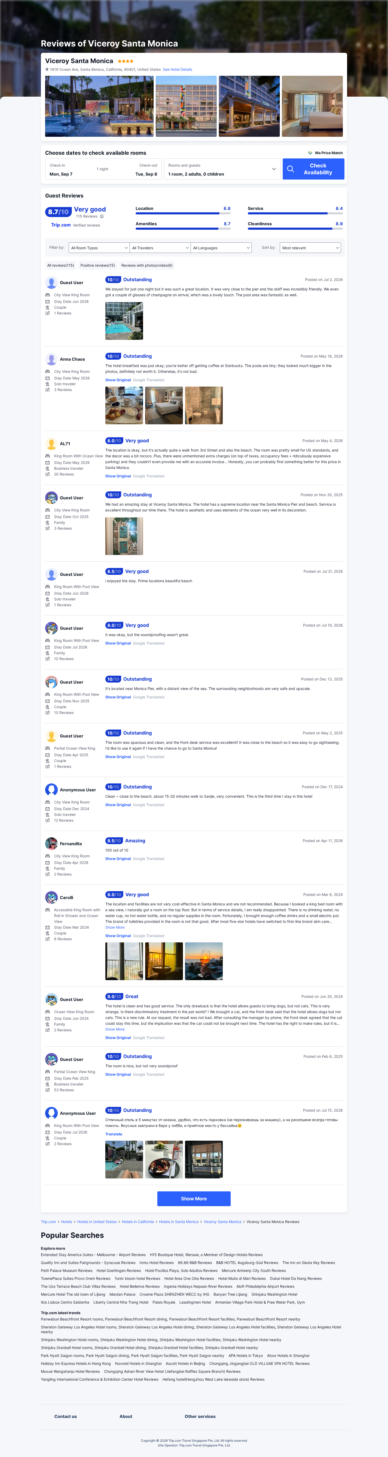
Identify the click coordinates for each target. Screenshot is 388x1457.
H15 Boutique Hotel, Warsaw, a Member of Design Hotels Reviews (206, 1254)
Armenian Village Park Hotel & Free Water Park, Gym (260, 1302)
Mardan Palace (122, 1294)
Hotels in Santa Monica (178, 1221)
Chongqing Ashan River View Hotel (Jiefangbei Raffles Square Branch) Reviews (172, 1371)
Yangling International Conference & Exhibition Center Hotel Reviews (99, 1379)
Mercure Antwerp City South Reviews (254, 1270)
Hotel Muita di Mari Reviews (242, 1278)
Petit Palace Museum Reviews (66, 1270)
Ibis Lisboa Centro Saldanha (65, 1302)
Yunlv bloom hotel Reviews (137, 1278)
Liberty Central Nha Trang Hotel (120, 1302)
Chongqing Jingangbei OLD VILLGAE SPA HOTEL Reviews (259, 1363)
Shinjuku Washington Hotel (274, 1294)
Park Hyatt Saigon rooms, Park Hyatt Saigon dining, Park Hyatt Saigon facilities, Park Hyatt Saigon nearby (132, 1355)
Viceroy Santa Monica (222, 1221)
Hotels (66, 1221)
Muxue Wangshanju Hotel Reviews (70, 1371)
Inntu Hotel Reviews (157, 1262)
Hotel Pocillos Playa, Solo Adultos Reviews (181, 1270)
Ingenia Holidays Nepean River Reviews (198, 1286)
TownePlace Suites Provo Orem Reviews (75, 1278)
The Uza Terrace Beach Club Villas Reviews (78, 1286)
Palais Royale (164, 1302)
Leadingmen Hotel (195, 1302)
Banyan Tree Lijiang (230, 1294)
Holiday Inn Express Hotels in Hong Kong (76, 1363)
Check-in (57, 165)
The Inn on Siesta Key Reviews (308, 1262)
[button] (343, 8)
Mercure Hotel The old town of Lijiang (73, 1294)
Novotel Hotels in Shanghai (138, 1363)
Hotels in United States (97, 1221)
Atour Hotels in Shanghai (288, 1355)
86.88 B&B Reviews (195, 1262)
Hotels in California (138, 1221)
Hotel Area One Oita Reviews (189, 1278)
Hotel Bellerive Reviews (140, 1286)
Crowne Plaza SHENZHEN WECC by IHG (174, 1294)
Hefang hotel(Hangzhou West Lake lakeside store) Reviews (213, 1379)
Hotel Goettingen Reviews (119, 1270)
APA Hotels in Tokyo (246, 1355)
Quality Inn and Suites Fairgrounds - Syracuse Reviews (88, 1262)
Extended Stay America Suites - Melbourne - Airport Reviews (93, 1254)
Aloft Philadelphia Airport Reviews (265, 1286)
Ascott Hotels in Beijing (185, 1363)
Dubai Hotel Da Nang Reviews (296, 1278)
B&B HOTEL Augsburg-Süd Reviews (247, 1262)
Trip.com (48, 1221)
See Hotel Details (177, 69)
